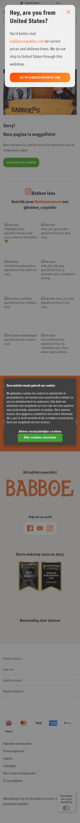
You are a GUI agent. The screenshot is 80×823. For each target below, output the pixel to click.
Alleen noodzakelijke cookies (40, 431)
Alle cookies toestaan (40, 437)
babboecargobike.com (27, 41)
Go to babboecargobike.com (40, 77)
